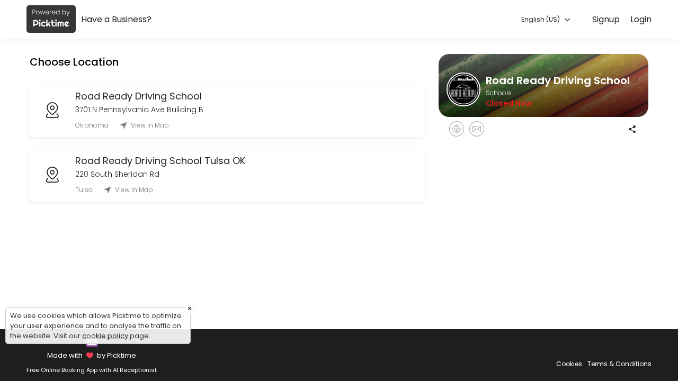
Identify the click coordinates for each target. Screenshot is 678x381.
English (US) (541, 19)
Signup (606, 19)
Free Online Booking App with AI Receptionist (91, 370)
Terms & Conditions (619, 363)
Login (641, 19)
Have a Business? (116, 19)
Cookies (569, 363)
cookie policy (105, 336)
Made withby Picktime (91, 355)
